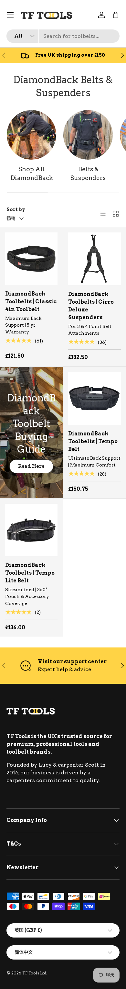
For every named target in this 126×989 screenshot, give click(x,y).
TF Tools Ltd (34, 973)
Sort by (15, 209)
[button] (116, 15)
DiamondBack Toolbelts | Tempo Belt (93, 441)
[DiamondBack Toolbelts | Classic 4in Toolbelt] (31, 258)
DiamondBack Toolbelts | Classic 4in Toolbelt (31, 301)
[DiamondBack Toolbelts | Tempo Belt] (94, 398)
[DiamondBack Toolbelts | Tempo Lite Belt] (31, 530)
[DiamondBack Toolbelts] (31, 135)
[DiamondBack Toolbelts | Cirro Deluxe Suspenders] (94, 258)
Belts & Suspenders (88, 173)
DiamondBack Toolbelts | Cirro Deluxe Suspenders (91, 305)
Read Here (31, 466)
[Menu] (10, 15)
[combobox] (63, 36)
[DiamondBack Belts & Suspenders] (88, 135)
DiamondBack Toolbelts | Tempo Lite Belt (30, 573)
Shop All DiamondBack (31, 173)
